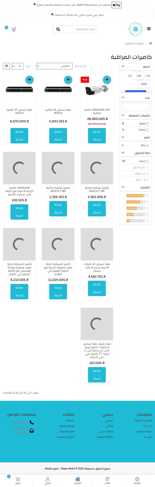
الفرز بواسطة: (80, 66)
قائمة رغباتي (106, 431)
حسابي (109, 420)
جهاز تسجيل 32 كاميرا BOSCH (19, 111)
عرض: (28, 66)
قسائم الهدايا (67, 425)
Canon (142, 129)
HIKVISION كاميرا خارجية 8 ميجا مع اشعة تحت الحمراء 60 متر (19, 191)
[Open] (149, 29)
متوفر (142, 161)
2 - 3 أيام (141, 179)
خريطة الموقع (144, 431)
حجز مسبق (139, 167)
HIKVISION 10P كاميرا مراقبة (97, 111)
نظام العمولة (67, 431)
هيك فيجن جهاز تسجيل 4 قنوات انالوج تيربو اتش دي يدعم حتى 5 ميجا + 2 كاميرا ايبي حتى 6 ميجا (97, 350)
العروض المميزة (143, 420)
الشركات (69, 420)
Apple (142, 123)
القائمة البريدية (105, 436)
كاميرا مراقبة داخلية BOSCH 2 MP (58, 189)
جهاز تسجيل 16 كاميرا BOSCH (58, 111)
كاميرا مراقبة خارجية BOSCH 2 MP (97, 189)
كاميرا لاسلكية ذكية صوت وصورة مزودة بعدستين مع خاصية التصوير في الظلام (19, 269)
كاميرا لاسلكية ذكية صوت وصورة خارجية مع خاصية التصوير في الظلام (58, 269)
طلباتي (109, 425)
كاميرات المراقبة (134, 43)
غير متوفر (140, 173)
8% (143, 145)
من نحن (147, 425)
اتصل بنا (148, 436)
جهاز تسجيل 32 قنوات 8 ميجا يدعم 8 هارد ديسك (97, 267)
